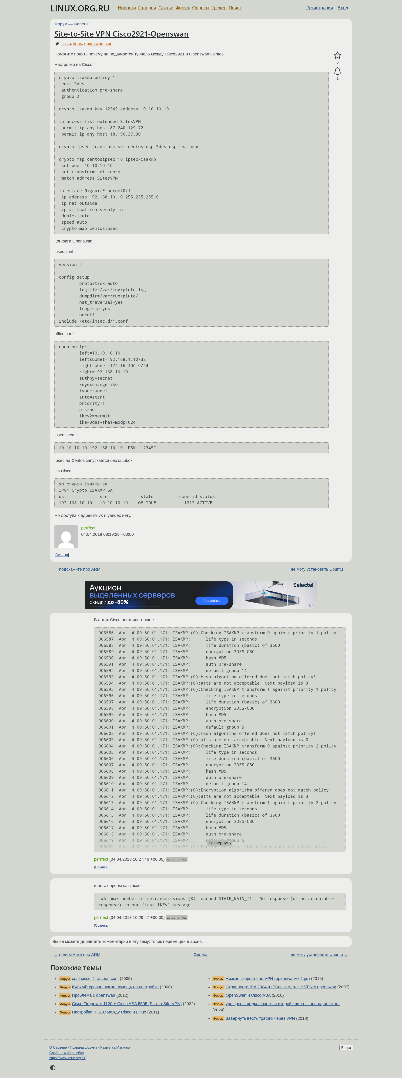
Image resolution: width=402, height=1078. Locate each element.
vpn (109, 43)
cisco (66, 43)
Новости (127, 7)
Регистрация (319, 7)
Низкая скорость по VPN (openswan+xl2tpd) (268, 978)
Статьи (165, 7)
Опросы (200, 7)
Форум (183, 7)
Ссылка (61, 555)
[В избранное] (337, 55)
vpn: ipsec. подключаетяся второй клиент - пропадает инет (283, 1003)
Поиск (235, 7)
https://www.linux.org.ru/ (67, 1058)
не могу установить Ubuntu (317, 569)
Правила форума (83, 1047)
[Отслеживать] (337, 71)
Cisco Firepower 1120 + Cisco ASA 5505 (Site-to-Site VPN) (127, 1003)
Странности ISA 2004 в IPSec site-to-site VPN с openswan (281, 987)
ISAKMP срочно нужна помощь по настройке (115, 987)
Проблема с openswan (93, 995)
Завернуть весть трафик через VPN (260, 1018)
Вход (343, 7)
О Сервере (58, 1047)
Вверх (346, 1048)
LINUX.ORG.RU (80, 8)
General (81, 24)
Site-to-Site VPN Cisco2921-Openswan (121, 34)
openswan (93, 43)
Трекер (218, 7)
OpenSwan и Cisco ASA (248, 995)
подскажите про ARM (79, 569)
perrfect (88, 528)
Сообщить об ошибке (66, 1053)
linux (77, 43)
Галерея (147, 7)
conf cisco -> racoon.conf (95, 978)
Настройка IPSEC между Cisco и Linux (109, 1012)
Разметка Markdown (116, 1047)
